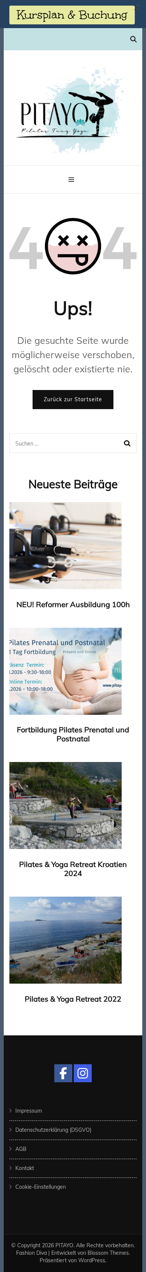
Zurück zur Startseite (73, 399)
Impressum (28, 1110)
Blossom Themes (108, 1253)
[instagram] (83, 1073)
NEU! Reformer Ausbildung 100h (73, 604)
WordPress (91, 1260)
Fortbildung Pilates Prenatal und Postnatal (73, 734)
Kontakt (24, 1168)
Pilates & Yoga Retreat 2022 (73, 999)
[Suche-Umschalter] (133, 39)
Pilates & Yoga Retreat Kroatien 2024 (73, 869)
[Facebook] (63, 1073)
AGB (21, 1149)
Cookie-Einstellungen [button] (40, 1187)
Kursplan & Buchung (72, 15)
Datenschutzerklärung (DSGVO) (53, 1129)
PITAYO (64, 1245)
